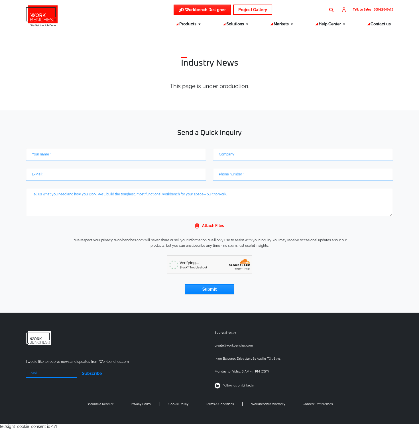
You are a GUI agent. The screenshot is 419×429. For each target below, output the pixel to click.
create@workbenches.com (234, 345)
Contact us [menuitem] (381, 24)
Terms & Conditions (220, 404)
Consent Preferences (318, 404)
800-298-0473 (383, 9)
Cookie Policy (178, 404)
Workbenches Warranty (268, 404)
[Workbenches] (42, 24)
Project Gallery (252, 9)
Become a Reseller (100, 404)
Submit (209, 289)
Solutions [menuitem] (235, 24)
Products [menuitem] (188, 24)
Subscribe (92, 373)
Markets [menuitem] (282, 24)
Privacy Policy (141, 404)
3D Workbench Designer (202, 9)
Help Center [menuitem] (330, 24)
